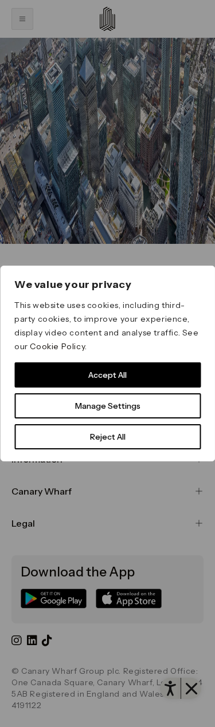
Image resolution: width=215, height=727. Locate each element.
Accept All (107, 375)
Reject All (108, 437)
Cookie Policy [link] (57, 346)
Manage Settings (107, 406)
